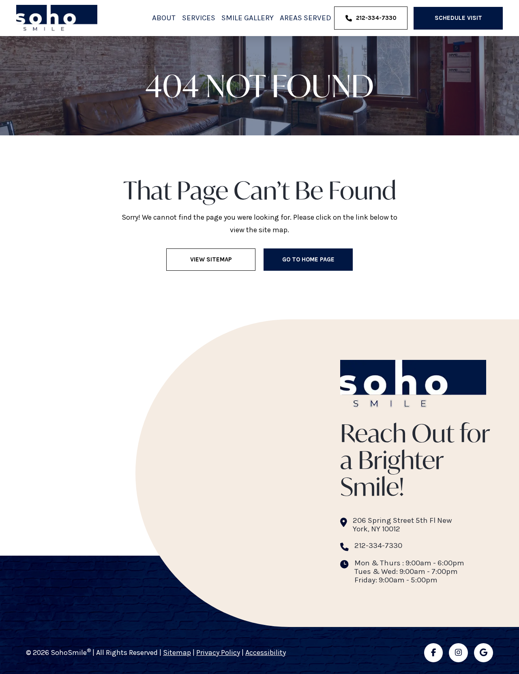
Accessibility (265, 652)
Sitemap (177, 652)
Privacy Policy (218, 652)
